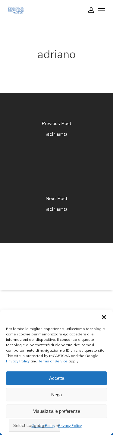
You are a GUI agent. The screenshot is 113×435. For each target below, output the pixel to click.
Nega (56, 394)
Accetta (56, 378)
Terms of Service (52, 361)
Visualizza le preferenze (56, 411)
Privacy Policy (18, 361)
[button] (104, 317)
